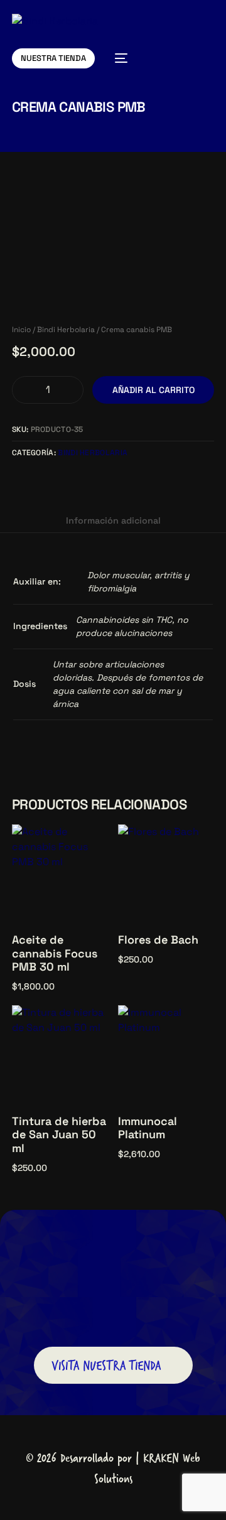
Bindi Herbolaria (66, 330)
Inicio (21, 330)
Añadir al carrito (153, 390)
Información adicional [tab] (113, 520)
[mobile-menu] (117, 58)
